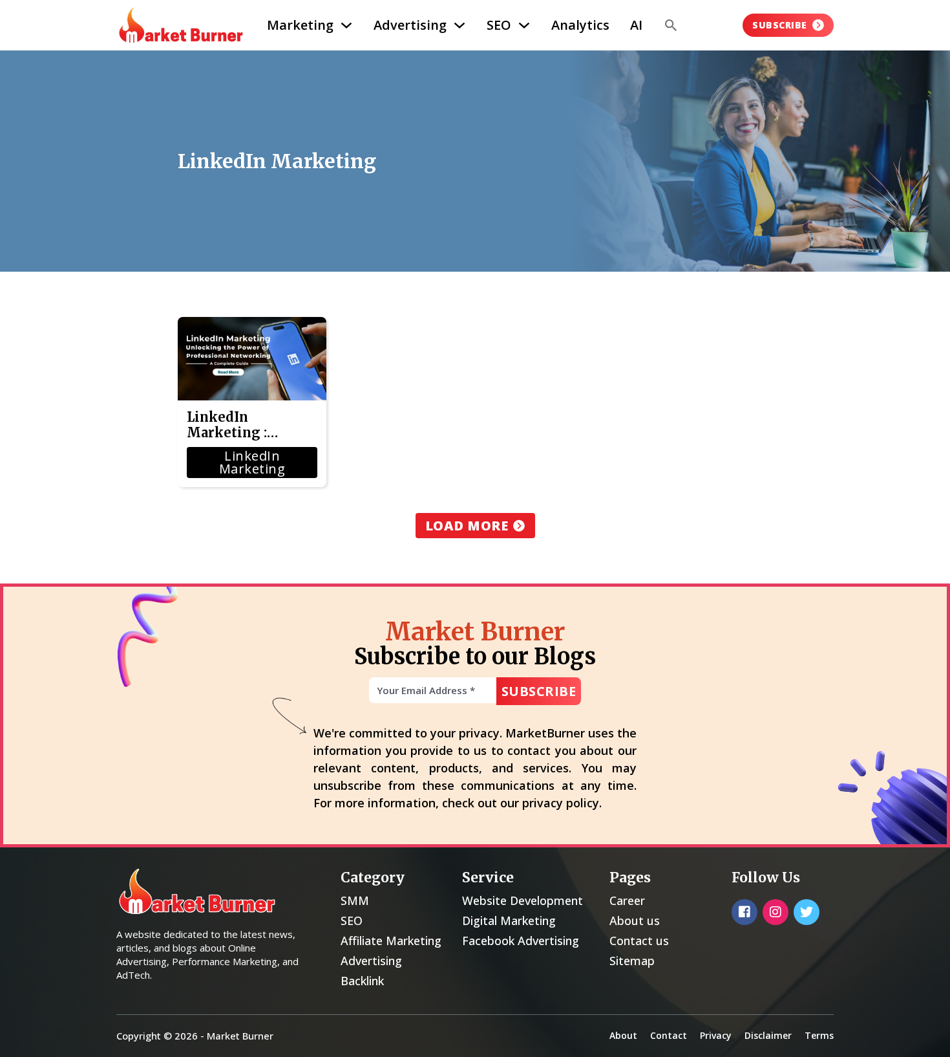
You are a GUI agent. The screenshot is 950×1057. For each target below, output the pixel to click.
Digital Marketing (509, 920)
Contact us (639, 940)
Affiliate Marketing (391, 940)
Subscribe (779, 25)
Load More (467, 525)
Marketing (300, 25)
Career (627, 900)
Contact (668, 1035)
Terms (819, 1035)
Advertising (410, 25)
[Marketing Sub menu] (346, 25)
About (623, 1035)
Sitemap (632, 960)
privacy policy (560, 803)
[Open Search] (671, 25)
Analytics (580, 25)
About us (634, 920)
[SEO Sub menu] (524, 25)
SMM (355, 900)
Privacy (716, 1035)
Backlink (362, 980)
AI (636, 25)
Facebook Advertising (520, 940)
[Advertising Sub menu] (459, 25)
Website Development (522, 900)
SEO (499, 25)
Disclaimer (768, 1035)
